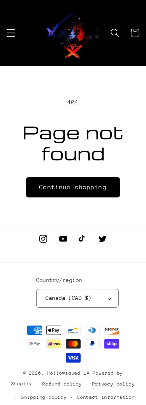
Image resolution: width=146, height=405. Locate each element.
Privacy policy (113, 384)
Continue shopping (73, 187)
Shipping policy (44, 397)
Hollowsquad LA (68, 373)
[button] (11, 33)
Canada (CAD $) (68, 298)
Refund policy (62, 384)
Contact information (106, 397)
